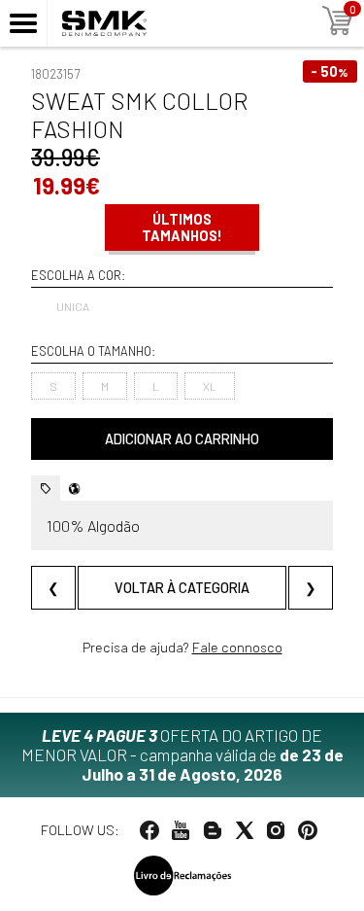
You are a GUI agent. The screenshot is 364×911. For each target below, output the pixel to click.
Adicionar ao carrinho (182, 439)
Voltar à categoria (182, 587)
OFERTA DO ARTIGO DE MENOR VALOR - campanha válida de (182, 754)
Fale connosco (237, 647)
